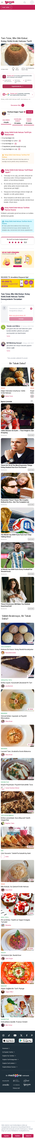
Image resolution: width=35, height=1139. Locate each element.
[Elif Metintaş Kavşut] (3, 344)
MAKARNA (4, 713)
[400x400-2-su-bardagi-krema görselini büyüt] (15, 144)
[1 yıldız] (9, 242)
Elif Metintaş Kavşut (14, 343)
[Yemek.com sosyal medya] (15, 1075)
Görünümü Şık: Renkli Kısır (11, 955)
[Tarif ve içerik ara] (25, 2)
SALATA (3, 952)
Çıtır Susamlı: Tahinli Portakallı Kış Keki (16, 853)
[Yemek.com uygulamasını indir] (8, 1041)
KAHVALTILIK (5, 782)
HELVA (3, 388)
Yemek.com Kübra (13, 326)
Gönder (21, 319)
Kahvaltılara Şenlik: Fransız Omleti (14, 1022)
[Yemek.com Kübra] (3, 327)
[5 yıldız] (21, 242)
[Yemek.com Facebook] (26, 1035)
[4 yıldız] (18, 242)
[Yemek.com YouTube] (15, 1035)
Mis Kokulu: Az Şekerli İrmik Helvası (15, 887)
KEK (2, 850)
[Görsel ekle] (31, 308)
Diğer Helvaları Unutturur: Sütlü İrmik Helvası (13, 392)
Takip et (29, 112)
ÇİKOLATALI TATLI (6, 680)
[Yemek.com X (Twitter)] (21, 1035)
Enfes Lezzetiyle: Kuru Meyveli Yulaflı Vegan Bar (15, 819)
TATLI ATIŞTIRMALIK (7, 815)
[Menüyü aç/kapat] (2, 2)
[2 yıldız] (12, 242)
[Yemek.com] (9, 2)
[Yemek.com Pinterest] (32, 1035)
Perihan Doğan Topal (15, 112)
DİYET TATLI (4, 917)
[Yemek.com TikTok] (9, 1035)
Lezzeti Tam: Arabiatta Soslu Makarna (16, 751)
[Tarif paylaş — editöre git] (17, 258)
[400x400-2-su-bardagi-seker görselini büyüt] (19, 141)
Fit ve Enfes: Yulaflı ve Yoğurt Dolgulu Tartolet (15, 921)
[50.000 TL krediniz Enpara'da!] (17, 283)
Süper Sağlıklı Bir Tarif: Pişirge (12, 989)
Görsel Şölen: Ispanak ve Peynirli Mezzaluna (14, 717)
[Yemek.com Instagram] (3, 1035)
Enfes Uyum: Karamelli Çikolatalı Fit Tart (16, 683)
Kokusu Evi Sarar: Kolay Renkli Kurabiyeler (17, 649)
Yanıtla (8, 336)
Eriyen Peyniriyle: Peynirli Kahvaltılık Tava (17, 785)
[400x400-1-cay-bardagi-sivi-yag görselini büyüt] (19, 149)
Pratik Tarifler (5, 7)
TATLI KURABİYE (6, 646)
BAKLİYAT (4, 986)
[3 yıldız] (15, 242)
